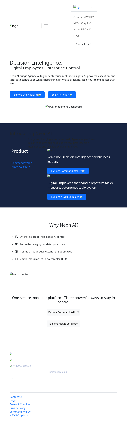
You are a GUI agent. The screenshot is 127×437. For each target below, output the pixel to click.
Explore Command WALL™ (66, 171)
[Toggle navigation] (46, 26)
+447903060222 (22, 365)
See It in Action (61, 94)
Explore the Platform (25, 94)
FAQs (76, 35)
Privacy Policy (17, 408)
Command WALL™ (83, 17)
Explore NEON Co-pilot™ (65, 197)
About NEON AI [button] (82, 29)
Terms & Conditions (21, 404)
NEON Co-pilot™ (82, 23)
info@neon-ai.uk (58, 371)
